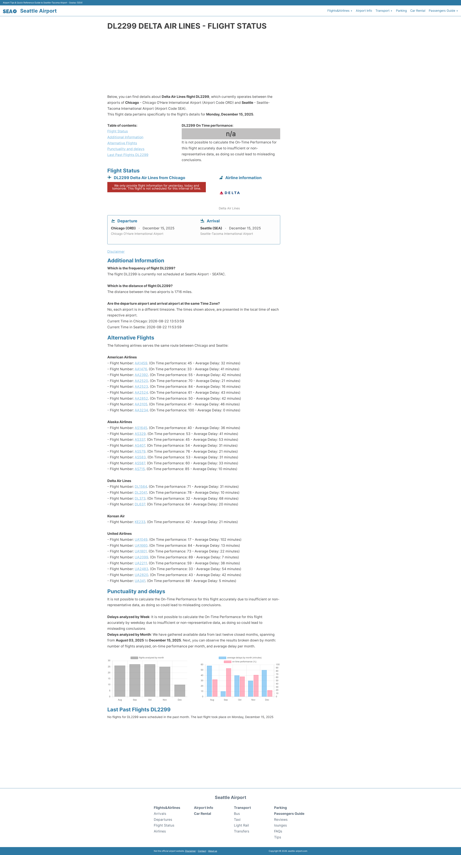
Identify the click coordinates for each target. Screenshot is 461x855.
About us (212, 851)
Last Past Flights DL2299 (127, 155)
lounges (280, 825)
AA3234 (141, 410)
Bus (237, 813)
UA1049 (141, 539)
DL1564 (141, 486)
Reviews (281, 819)
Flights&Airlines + (339, 10)
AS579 (140, 451)
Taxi (237, 819)
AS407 (140, 445)
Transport (242, 807)
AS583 (140, 457)
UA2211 (141, 563)
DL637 (140, 504)
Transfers (241, 831)
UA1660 (141, 545)
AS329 (140, 434)
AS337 (140, 439)
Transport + (383, 10)
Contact (202, 851)
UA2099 (141, 557)
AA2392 (141, 375)
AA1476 (141, 369)
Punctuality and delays (125, 149)
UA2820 (141, 575)
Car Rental (417, 10)
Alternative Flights (122, 143)
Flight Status (117, 131)
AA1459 (141, 363)
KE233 (140, 522)
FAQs (278, 831)
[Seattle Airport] (10, 11)
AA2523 (141, 386)
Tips (277, 837)
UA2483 (141, 569)
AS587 (140, 463)
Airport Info (364, 10)
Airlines (160, 831)
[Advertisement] (230, 64)
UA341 (140, 581)
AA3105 (141, 404)
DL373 (140, 498)
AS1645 (141, 428)
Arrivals (160, 813)
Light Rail (241, 825)
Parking (401, 10)
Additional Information (125, 137)
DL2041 (141, 492)
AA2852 (141, 398)
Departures (163, 819)
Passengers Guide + (443, 10)
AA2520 (141, 381)
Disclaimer (190, 851)
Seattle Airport (38, 10)
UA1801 (141, 551)
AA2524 (141, 392)
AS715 (140, 469)
